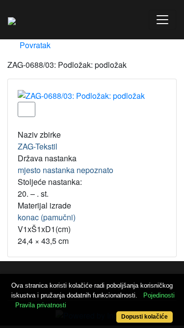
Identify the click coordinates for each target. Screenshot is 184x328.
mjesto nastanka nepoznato (65, 170)
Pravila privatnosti (40, 305)
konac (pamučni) (47, 217)
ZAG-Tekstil (37, 146)
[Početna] (12, 20)
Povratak (34, 45)
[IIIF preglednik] (26, 109)
